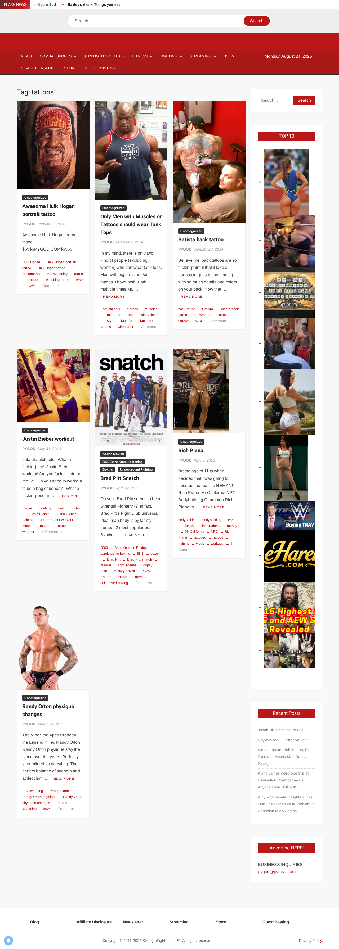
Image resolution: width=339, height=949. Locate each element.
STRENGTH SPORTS (101, 56)
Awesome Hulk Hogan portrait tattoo (48, 210)
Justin (75, 508)
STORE (70, 68)
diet (61, 508)
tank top (127, 321)
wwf (32, 286)
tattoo (78, 274)
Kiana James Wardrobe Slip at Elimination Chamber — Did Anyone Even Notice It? (283, 780)
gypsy (148, 565)
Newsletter (133, 922)
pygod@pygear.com (277, 871)
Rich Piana (190, 450)
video (200, 543)
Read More (114, 297)
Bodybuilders (110, 309)
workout (217, 543)
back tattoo (186, 309)
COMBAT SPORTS (56, 56)
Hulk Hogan (31, 262)
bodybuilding (211, 520)
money (232, 526)
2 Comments (52, 532)
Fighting (168, 56)
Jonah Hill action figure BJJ (280, 730)
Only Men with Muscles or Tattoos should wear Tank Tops (131, 224)
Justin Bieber (39, 514)
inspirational (211, 526)
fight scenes (127, 565)
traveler (140, 577)
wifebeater (125, 327)
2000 (104, 548)
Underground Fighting (136, 469)
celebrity (45, 508)
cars (231, 520)
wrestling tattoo (57, 280)
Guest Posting (275, 922)
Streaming (200, 56)
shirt (131, 315)
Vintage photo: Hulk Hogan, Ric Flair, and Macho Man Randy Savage (284, 757)
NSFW (228, 56)
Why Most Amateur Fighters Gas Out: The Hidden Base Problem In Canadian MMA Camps (286, 804)
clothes (132, 309)
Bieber (27, 508)
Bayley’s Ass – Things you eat (94, 4)
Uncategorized (35, 198)
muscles (151, 309)
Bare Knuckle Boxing (130, 548)
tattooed (200, 537)
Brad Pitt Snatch (119, 478)
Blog (34, 922)
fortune (190, 526)
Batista (207, 309)
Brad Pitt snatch (139, 559)
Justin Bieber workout (48, 439)
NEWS (26, 56)
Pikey (145, 571)
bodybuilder (187, 520)
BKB (140, 553)
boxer (154, 553)
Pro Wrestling (57, 274)
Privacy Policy (310, 940)
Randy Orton (59, 791)
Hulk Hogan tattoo (51, 268)
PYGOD (28, 224)
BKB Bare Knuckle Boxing (122, 462)
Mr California (194, 532)
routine (45, 526)
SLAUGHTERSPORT (38, 68)
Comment (50, 285)
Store (221, 922)
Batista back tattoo (201, 239)
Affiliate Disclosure (94, 922)
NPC (214, 532)
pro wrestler (202, 315)
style (110, 321)
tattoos (34, 280)
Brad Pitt (114, 559)
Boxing (107, 469)
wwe (79, 280)
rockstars (114, 315)
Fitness (140, 56)
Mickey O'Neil (124, 571)
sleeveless (149, 315)
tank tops (147, 321)
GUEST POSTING (100, 68)
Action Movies (113, 454)
